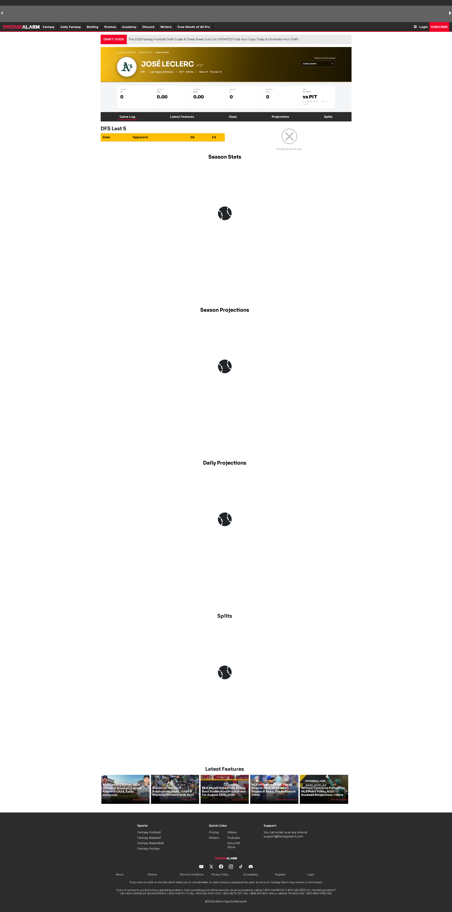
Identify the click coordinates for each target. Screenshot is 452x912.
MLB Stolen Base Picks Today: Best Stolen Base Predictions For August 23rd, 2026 (224, 791)
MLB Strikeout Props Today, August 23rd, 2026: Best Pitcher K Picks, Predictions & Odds (273, 790)
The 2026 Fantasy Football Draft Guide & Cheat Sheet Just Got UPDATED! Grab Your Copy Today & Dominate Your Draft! (213, 39)
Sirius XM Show (233, 845)
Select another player (324, 58)
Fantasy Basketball (150, 843)
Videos (232, 832)
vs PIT (310, 96)
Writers (214, 838)
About (119, 874)
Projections (280, 116)
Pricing (214, 832)
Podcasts (233, 838)
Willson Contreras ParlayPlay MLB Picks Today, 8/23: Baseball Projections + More (323, 791)
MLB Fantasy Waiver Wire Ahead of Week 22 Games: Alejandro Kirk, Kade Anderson (122, 790)
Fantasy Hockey (148, 848)
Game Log (127, 116)
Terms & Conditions (191, 874)
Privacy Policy (219, 874)
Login (423, 27)
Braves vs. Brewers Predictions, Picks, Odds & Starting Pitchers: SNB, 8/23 (173, 791)
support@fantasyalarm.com (283, 836)
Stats (233, 116)
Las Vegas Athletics (126, 52)
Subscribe (439, 27)
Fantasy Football (149, 832)
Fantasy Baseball (149, 838)
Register (280, 874)
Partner (152, 874)
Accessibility (250, 874)
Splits (328, 116)
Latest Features (182, 116)
